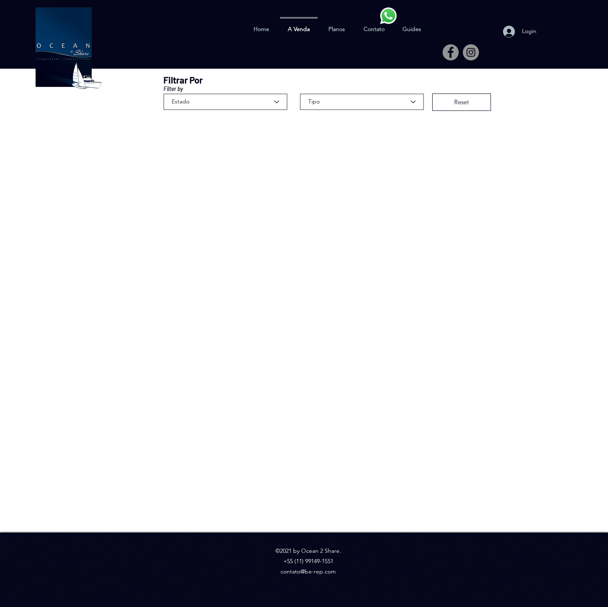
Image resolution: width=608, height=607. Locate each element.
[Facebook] (451, 52)
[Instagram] (471, 52)
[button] (412, 25)
